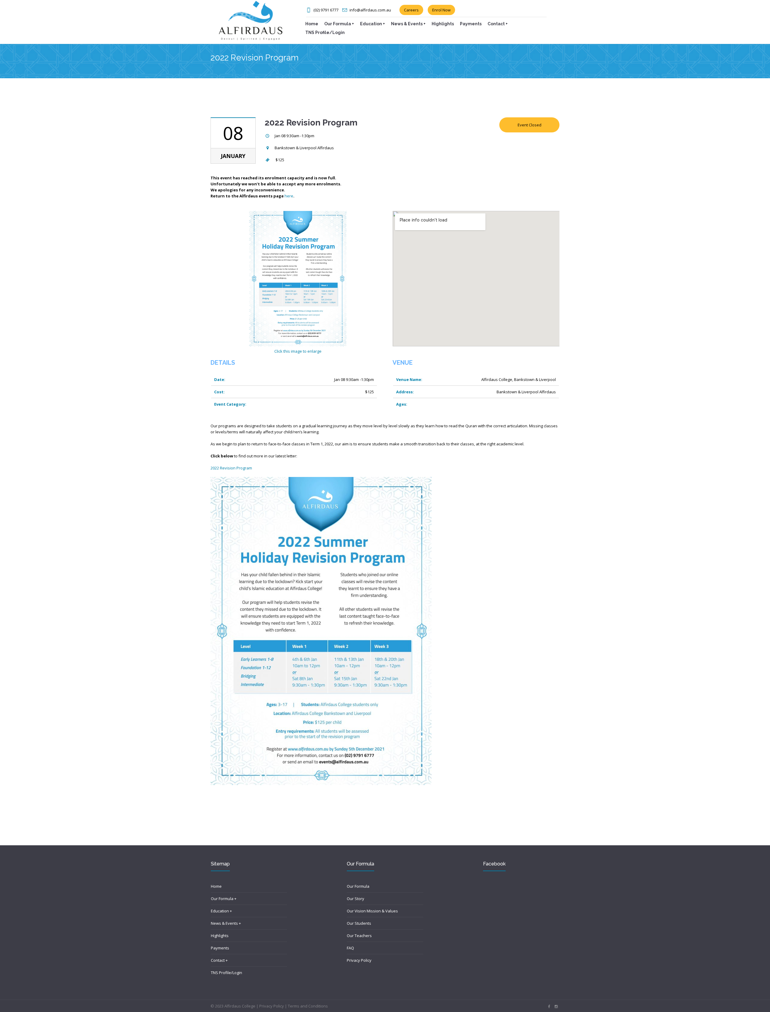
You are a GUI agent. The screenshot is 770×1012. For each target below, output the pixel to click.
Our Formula (358, 886)
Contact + (219, 960)
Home (216, 886)
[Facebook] (549, 1006)
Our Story (355, 898)
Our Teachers (359, 935)
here (289, 196)
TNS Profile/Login (226, 972)
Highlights (220, 935)
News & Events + (226, 923)
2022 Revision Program (231, 468)
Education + (221, 911)
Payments (220, 948)
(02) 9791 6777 (325, 10)
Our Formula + (223, 898)
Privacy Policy (359, 960)
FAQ (350, 948)
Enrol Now (441, 10)
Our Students (359, 923)
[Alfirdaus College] (250, 20)
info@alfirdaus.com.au (370, 10)
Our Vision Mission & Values (372, 911)
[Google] (556, 1006)
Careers (411, 10)
